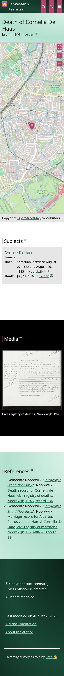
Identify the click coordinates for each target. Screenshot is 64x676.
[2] (49, 270)
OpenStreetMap (29, 218)
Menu (59, 6)
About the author (19, 631)
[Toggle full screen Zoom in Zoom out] (32, 128)
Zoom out (59, 63)
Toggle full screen (59, 47)
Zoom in (59, 55)
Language (43, 6)
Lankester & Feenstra (19, 7)
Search (51, 6)
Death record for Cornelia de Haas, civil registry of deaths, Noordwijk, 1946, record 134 (30, 495)
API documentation (21, 623)
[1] (36, 33)
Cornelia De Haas (18, 252)
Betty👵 (51, 657)
